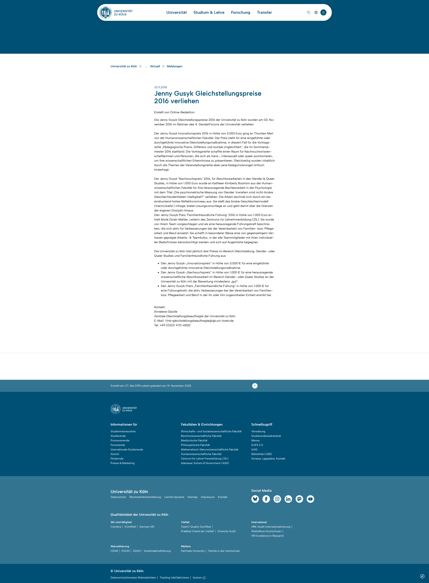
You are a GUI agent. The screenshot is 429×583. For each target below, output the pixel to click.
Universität (176, 12)
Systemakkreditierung (157, 550)
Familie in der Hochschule (224, 550)
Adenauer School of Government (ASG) (205, 463)
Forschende (118, 445)
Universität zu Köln (124, 66)
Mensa (255, 440)
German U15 (146, 526)
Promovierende (120, 440)
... (146, 66)
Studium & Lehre (209, 12)
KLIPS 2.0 (257, 445)
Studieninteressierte (123, 431)
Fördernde (117, 458)
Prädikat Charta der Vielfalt (197, 531)
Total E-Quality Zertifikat (196, 526)
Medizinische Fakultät (194, 440)
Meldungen (174, 66)
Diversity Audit (227, 531)
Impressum (208, 497)
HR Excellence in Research (267, 535)
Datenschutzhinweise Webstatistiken (133, 577)
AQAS (136, 550)
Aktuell (155, 66)
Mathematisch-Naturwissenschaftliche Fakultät (209, 449)
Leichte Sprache (174, 497)
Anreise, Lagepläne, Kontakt (268, 458)
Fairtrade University (193, 550)
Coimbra (116, 526)
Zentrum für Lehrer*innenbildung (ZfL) (204, 458)
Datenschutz (118, 497)
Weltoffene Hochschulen (266, 531)
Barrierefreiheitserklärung (145, 497)
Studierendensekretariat (266, 436)
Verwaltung (258, 431)
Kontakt (222, 497)
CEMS (114, 550)
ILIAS (254, 449)
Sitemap (193, 497)
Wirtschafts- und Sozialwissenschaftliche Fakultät (211, 431)
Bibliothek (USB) (261, 454)
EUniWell (130, 526)
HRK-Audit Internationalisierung (270, 526)
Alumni (115, 454)
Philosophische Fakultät (195, 445)
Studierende (118, 436)
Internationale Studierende (127, 449)
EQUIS (126, 550)
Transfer (264, 12)
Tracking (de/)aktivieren (174, 577)
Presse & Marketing (123, 463)
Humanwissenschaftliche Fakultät (201, 454)
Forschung (240, 12)
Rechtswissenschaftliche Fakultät (201, 436)
